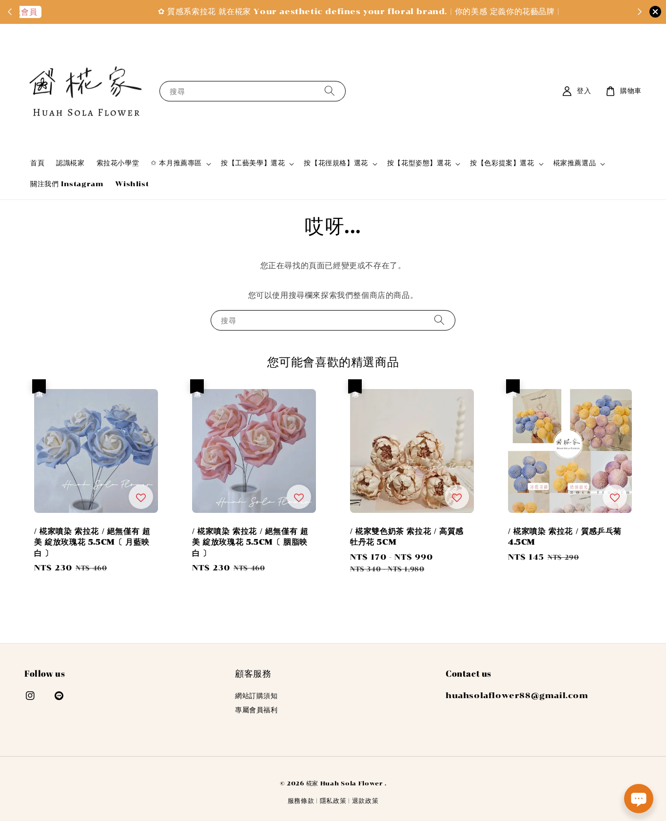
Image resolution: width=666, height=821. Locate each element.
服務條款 (301, 800)
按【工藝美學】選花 (253, 163)
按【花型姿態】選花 (419, 163)
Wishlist (132, 184)
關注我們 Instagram (66, 184)
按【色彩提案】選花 (502, 163)
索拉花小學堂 (118, 163)
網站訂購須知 (256, 696)
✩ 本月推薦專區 (176, 163)
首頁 (37, 163)
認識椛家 (70, 163)
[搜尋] (329, 90)
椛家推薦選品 (574, 163)
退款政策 (365, 800)
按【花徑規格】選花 (336, 163)
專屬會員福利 (256, 710)
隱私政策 (333, 800)
